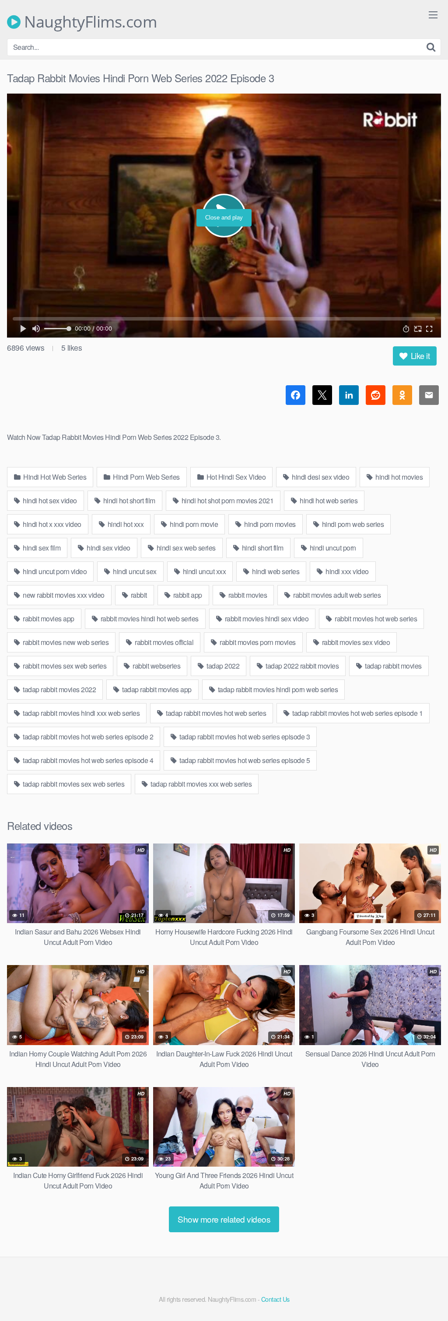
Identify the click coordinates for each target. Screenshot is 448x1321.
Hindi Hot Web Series (54, 477)
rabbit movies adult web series (336, 595)
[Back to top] (424, 1293)
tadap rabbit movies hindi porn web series (277, 689)
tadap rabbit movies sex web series (73, 784)
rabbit (138, 595)
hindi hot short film (128, 500)
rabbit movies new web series (65, 642)
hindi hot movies (398, 477)
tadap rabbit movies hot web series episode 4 (87, 760)
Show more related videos (224, 1219)
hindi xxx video (346, 571)
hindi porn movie (193, 524)
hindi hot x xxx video (51, 524)
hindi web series (275, 571)
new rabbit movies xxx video (63, 595)
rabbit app (187, 595)
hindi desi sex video (320, 477)
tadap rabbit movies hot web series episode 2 (87, 737)
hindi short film (262, 548)
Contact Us (275, 1299)
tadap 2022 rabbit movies (301, 666)
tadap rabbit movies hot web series (215, 713)
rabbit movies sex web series (64, 666)
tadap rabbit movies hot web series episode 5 (244, 760)
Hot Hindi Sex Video (235, 477)
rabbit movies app (47, 618)
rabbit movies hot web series (375, 618)
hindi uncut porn (332, 548)
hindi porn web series (352, 524)
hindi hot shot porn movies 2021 (226, 500)
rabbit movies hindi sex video (265, 618)
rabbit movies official (163, 642)
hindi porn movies (269, 524)
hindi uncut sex (134, 571)
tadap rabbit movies (393, 666)
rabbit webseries (156, 666)
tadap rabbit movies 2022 (58, 689)
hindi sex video (107, 548)
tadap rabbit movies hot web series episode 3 (244, 737)
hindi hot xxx (125, 524)
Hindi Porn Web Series (146, 477)
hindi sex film (41, 548)
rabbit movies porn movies (257, 642)
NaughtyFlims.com (89, 22)
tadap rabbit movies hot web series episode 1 (357, 713)
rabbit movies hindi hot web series (149, 618)
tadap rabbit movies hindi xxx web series (80, 713)
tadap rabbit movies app (156, 689)
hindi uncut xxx (203, 571)
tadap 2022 (222, 666)
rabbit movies (247, 595)
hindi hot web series (328, 500)
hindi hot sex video (49, 500)
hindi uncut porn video (54, 571)
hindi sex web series (185, 548)
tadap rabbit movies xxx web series (200, 784)
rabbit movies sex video (355, 642)
